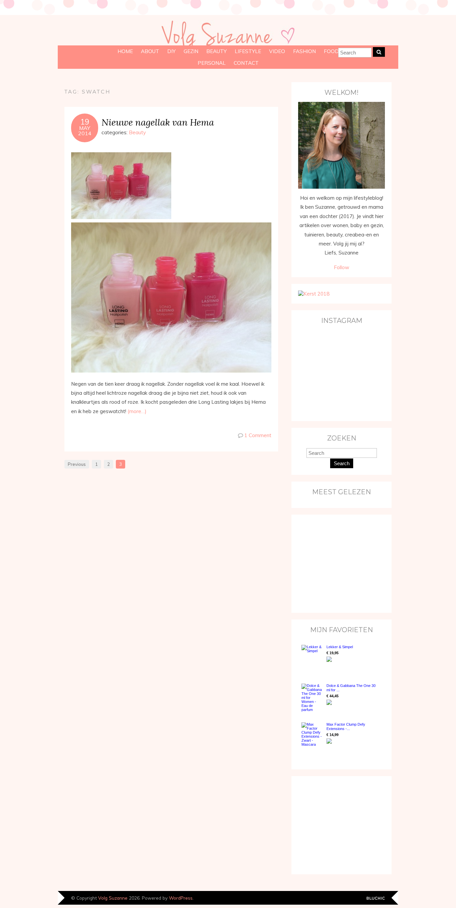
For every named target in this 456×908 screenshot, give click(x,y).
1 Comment (257, 435)
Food (331, 51)
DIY (171, 51)
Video (277, 51)
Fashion (304, 51)
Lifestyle (248, 51)
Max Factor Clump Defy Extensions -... (345, 726)
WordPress (181, 898)
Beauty (216, 51)
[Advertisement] (340, 563)
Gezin (191, 51)
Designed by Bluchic (376, 898)
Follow (341, 267)
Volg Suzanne (113, 898)
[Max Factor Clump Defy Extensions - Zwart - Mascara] (312, 734)
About (150, 51)
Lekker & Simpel (339, 647)
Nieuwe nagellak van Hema (157, 122)
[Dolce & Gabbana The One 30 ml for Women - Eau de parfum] (312, 698)
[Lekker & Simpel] (312, 657)
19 (84, 122)
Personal (212, 63)
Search (342, 463)
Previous (77, 464)
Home (125, 51)
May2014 (84, 131)
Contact (246, 63)
